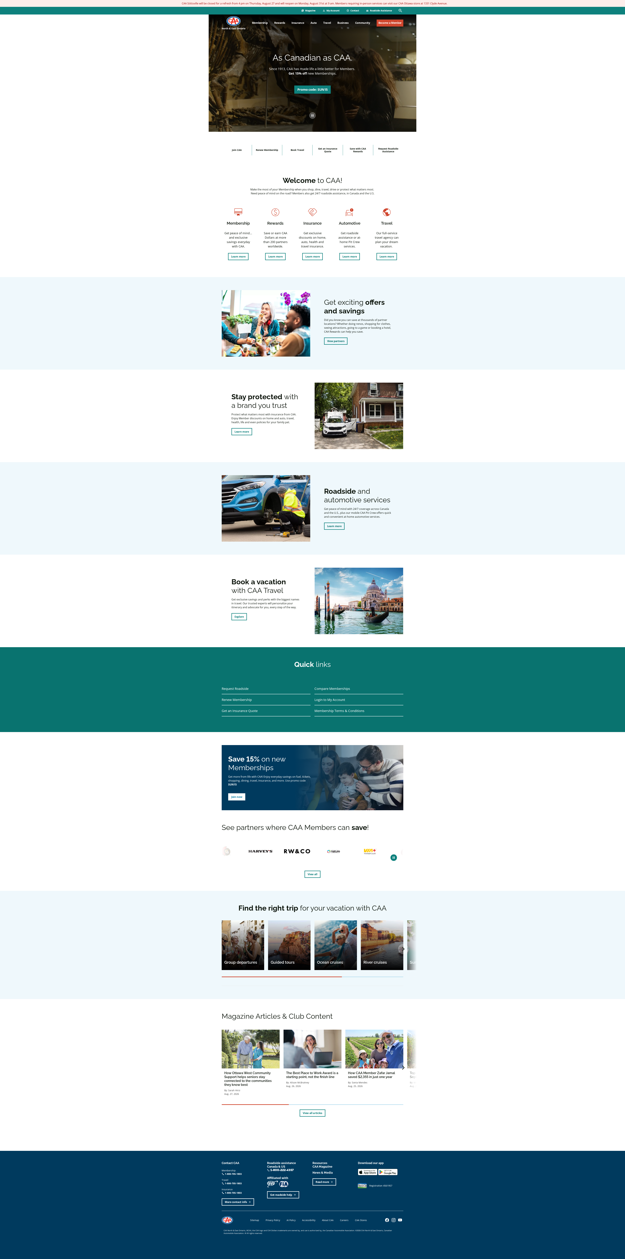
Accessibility (308, 1220)
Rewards (279, 23)
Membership (260, 23)
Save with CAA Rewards (358, 150)
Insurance (298, 23)
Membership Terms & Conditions (339, 711)
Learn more (238, 256)
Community (362, 23)
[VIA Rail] (311, 851)
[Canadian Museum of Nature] (274, 851)
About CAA (327, 1220)
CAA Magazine (322, 1166)
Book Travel (297, 149)
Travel (327, 23)
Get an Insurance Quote (327, 150)
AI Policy (291, 1220)
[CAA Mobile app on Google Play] (388, 1171)
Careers (344, 1220)
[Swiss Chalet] (387, 851)
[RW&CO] (238, 851)
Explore (239, 617)
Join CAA (237, 149)
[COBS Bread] (347, 851)
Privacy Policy (273, 1220)
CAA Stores (361, 1220)
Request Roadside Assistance (388, 150)
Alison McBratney (299, 1082)
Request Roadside (235, 688)
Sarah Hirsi (234, 1090)
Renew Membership (267, 149)
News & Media (322, 1172)
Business (342, 23)
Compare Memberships (332, 688)
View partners (336, 341)
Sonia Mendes (359, 1082)
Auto (314, 23)
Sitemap (254, 1220)
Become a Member (390, 23)
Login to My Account (329, 700)
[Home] (233, 21)
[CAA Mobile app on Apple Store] (367, 1171)
